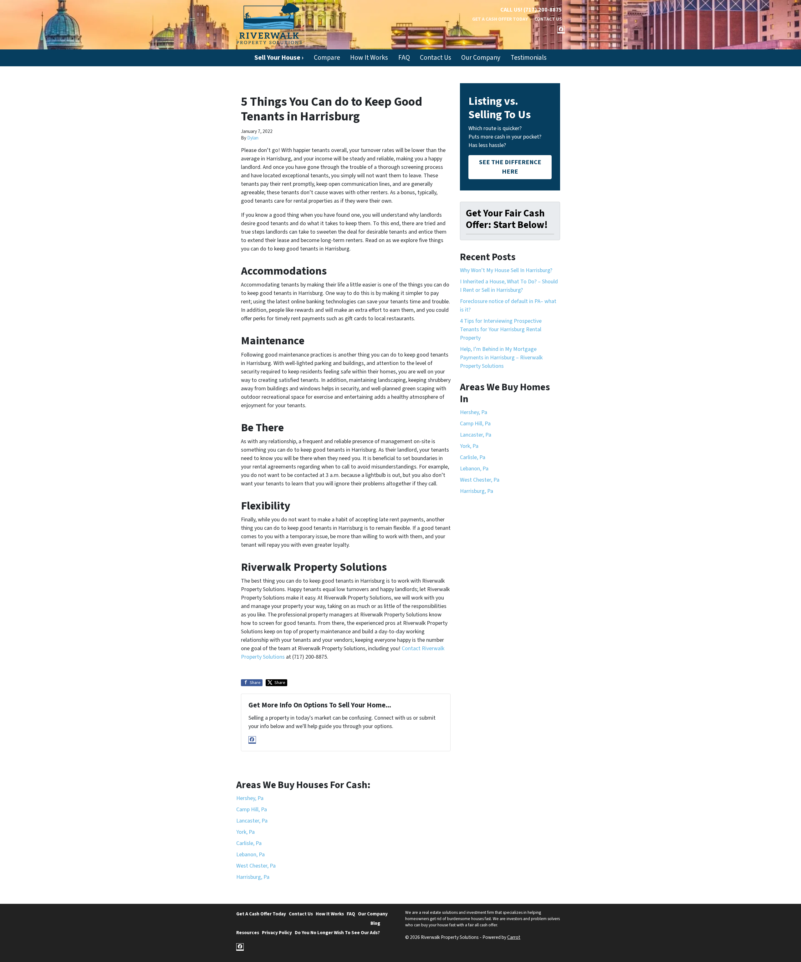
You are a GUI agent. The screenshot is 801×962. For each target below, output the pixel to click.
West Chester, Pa (479, 480)
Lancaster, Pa (475, 435)
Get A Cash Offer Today (500, 19)
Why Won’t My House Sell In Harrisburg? (506, 270)
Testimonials (529, 58)
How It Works (369, 58)
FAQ (404, 58)
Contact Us (548, 19)
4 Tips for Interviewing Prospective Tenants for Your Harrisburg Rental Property (501, 329)
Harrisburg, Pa (476, 491)
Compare (327, 58)
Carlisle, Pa (472, 457)
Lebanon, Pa (474, 469)
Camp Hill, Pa (475, 424)
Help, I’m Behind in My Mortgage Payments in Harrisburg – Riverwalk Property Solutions (501, 357)
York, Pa (469, 446)
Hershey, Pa (473, 412)
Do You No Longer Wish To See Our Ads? (337, 932)
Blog (375, 923)
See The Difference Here (510, 167)
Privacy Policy (277, 932)
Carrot (513, 937)
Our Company (480, 58)
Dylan (252, 137)
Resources (247, 932)
